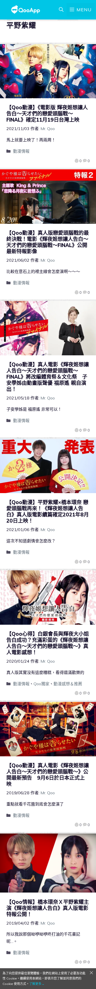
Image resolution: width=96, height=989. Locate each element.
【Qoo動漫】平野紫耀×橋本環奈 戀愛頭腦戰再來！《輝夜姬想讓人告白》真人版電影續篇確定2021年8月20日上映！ (47, 511)
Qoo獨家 (41, 683)
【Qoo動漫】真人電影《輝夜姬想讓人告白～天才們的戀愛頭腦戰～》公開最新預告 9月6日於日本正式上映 (47, 774)
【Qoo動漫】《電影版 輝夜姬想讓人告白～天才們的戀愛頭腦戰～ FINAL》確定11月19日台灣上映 (47, 113)
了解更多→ (37, 984)
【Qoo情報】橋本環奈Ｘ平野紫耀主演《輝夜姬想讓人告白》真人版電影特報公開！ (47, 908)
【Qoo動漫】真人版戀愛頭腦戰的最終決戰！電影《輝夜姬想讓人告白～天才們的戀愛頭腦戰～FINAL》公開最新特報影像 (47, 242)
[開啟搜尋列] (61, 9)
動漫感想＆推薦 (68, 683)
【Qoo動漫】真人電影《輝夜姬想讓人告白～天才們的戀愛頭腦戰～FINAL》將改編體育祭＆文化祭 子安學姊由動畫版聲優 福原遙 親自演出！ (47, 376)
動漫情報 (21, 151)
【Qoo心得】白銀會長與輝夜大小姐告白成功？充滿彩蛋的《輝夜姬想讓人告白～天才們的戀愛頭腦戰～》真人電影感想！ (47, 643)
